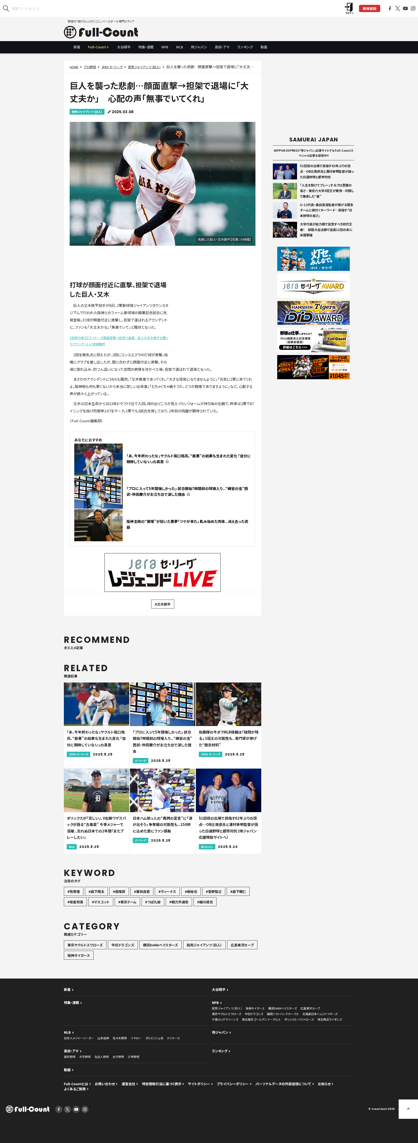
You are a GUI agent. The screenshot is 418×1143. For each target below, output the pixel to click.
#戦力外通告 (178, 901)
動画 (264, 47)
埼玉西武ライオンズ (329, 1019)
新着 (77, 47)
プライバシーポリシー (233, 1083)
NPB (164, 47)
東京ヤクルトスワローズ (85, 945)
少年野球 (133, 1056)
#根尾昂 (119, 891)
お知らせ (324, 1083)
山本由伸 (103, 1038)
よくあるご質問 (75, 1088)
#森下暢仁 (238, 891)
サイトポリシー (199, 1083)
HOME (74, 67)
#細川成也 (205, 901)
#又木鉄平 (163, 604)
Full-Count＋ (98, 47)
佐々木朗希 (120, 1038)
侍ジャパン (199, 47)
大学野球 (85, 1056)
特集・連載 (146, 47)
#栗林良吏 (142, 891)
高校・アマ (222, 47)
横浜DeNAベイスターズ (160, 945)
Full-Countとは (76, 1083)
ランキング (245, 47)
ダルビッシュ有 (154, 1038)
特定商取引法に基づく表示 (161, 1083)
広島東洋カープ (242, 945)
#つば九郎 (153, 901)
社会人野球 (101, 1056)
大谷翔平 (124, 47)
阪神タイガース (78, 955)
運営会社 (128, 1083)
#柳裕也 (191, 891)
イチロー (136, 1038)
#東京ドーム (127, 901)
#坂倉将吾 (75, 901)
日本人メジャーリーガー (79, 1038)
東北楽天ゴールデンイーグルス (261, 1019)
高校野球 (69, 1056)
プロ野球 (90, 67)
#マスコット (101, 901)
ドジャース (173, 1038)
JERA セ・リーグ (112, 67)
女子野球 (118, 1056)
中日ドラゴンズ (123, 945)
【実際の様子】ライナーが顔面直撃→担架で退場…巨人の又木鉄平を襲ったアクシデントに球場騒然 (119, 340)
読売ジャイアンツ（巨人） (144, 67)
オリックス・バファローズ (299, 1019)
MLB (179, 47)
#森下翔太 (96, 891)
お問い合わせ (105, 1083)
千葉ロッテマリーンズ (225, 1019)
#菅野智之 (214, 891)
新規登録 (369, 8)
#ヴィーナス (167, 891)
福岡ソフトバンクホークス (283, 1014)
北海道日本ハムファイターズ (319, 1014)
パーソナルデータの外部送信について (283, 1083)
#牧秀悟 (73, 891)
